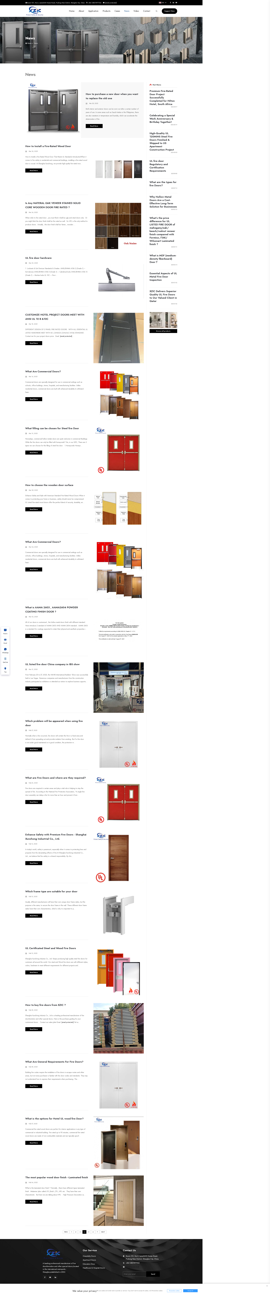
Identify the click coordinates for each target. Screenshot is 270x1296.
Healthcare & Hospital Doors (94, 1268)
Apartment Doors (89, 1260)
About (81, 11)
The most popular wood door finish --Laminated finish (56, 1177)
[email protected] (66, 336)
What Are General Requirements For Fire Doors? (54, 1062)
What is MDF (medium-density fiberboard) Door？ (163, 259)
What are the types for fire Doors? (163, 183)
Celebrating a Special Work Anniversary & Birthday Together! (162, 119)
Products (106, 11)
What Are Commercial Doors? (43, 371)
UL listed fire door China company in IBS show (52, 664)
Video (136, 11)
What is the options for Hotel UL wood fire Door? (54, 1118)
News (126, 11)
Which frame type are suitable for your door (51, 891)
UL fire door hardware (38, 258)
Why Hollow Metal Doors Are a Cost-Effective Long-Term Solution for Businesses (163, 201)
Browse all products (163, 331)
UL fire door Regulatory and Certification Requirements (159, 166)
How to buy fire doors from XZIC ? (45, 1005)
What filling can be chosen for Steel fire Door (52, 428)
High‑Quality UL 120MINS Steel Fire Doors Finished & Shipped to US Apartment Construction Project (162, 141)
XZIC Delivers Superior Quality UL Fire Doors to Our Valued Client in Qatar (163, 296)
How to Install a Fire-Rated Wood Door (48, 146)
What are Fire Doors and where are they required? (55, 778)
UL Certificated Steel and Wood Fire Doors (50, 948)
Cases (117, 11)
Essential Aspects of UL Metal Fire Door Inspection (163, 276)
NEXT (103, 1232)
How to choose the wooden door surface (49, 485)
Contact (146, 11)
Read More (94, 126)
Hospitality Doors (89, 1256)
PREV (66, 1232)
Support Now (169, 11)
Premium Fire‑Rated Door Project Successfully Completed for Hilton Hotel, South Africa (162, 97)
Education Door (89, 1264)
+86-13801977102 (94, 3)
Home (71, 11)
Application (93, 11)
